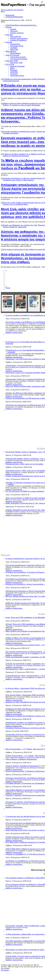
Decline (6, 970)
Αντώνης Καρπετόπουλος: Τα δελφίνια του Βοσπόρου (25, 771)
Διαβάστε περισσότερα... (14, 332)
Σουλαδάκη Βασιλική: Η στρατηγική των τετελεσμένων (25, 783)
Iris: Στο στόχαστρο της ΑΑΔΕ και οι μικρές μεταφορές (25, 491)
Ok (2, 970)
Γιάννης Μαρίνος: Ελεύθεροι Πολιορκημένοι (21, 759)
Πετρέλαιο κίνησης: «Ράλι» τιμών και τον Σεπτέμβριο (24, 464)
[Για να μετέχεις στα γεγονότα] (12, 10)
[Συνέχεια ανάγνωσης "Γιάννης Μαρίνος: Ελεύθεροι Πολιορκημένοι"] (22, 766)
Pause (8, 288)
